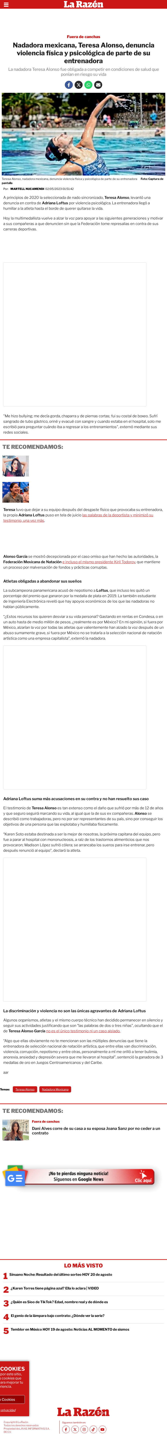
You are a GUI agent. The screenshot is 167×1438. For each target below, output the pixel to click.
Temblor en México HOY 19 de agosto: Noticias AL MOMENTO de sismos (70, 1329)
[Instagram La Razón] (84, 1429)
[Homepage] (83, 4)
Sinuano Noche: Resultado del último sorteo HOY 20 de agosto (60, 1274)
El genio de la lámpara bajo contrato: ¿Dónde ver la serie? (58, 1316)
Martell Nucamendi (27, 189)
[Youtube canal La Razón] (102, 1429)
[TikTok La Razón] (93, 1429)
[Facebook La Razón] (69, 85)
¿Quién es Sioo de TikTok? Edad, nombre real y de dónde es (59, 1302)
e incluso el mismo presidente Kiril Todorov (98, 562)
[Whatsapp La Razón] (88, 85)
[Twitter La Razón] (79, 85)
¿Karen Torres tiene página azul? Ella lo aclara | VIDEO (55, 1288)
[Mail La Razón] (98, 85)
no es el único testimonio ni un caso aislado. (83, 1031)
